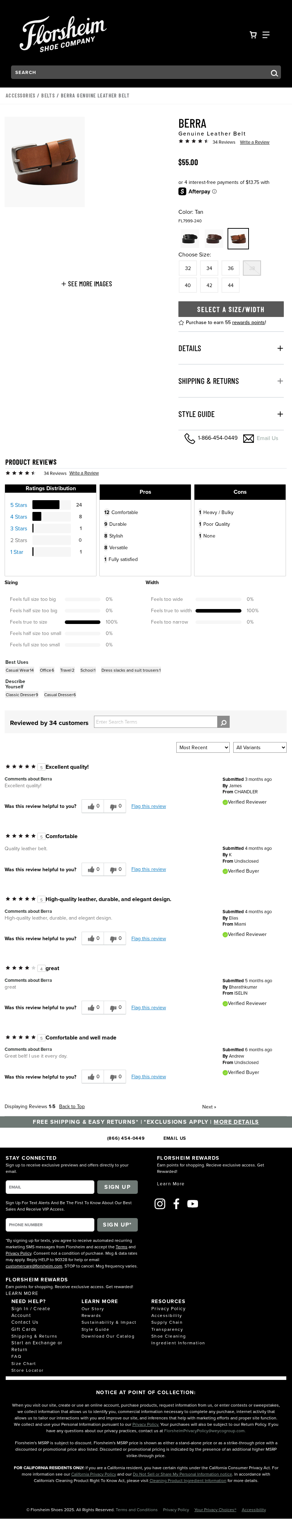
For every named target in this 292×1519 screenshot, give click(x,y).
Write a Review (255, 142)
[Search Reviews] (223, 722)
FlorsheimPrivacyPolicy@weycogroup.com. (205, 1431)
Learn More (22, 1293)
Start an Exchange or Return (37, 1346)
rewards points (248, 322)
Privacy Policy (18, 1253)
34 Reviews (224, 142)
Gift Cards (23, 1329)
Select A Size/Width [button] (231, 309)
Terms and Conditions (137, 1510)
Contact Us (24, 1322)
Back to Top (72, 1106)
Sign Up (117, 1187)
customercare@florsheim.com (34, 1266)
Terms (121, 1247)
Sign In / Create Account (30, 1311)
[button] (86, 283)
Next (209, 1106)
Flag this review (148, 806)
